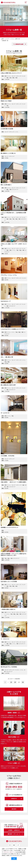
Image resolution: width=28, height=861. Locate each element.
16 (23, 682)
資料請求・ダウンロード (14, 834)
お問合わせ (14, 798)
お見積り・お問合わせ (14, 830)
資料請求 (14, 809)
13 (11, 682)
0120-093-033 (14, 787)
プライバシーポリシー (9, 852)
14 (15, 682)
